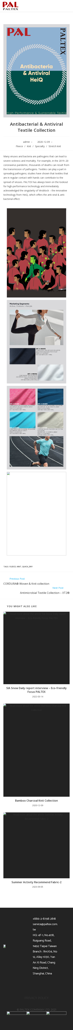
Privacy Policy (36, 998)
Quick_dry (27, 566)
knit (19, 566)
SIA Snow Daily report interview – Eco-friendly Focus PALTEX (36, 690)
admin (26, 141)
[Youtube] (36, 985)
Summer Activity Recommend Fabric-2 (36, 882)
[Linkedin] (45, 985)
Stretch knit (55, 146)
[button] (65, 6)
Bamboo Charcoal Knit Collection (36, 800)
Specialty (40, 146)
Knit (29, 146)
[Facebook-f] (27, 985)
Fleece (19, 146)
